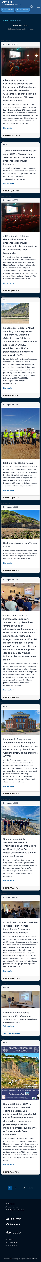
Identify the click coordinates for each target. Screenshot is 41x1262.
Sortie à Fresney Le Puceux (18, 462)
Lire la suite (8, 128)
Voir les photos (9, 1026)
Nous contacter (7, 10)
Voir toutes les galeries (11, 1033)
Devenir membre (23, 10)
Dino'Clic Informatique (10, 1258)
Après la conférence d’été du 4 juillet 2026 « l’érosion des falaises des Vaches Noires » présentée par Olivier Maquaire (20, 157)
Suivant (30, 1188)
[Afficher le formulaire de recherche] (31, 6)
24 (24, 1188)
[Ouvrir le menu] (38, 7)
